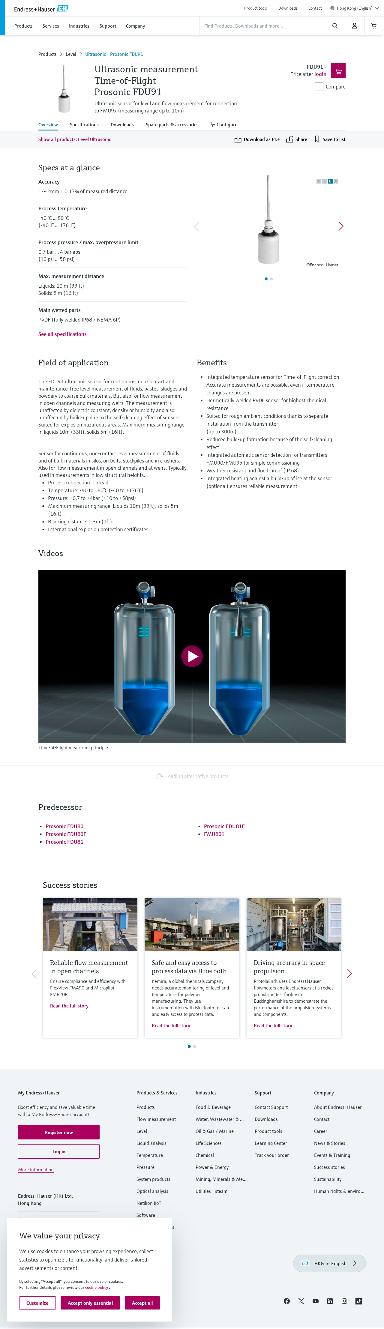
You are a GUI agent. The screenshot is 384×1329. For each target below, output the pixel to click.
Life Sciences (209, 1143)
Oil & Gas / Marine (215, 1131)
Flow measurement (156, 1119)
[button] (59, 1132)
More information (36, 1169)
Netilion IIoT (148, 1203)
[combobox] (358, 8)
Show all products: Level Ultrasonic (74, 139)
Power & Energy (212, 1167)
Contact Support (271, 1107)
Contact (315, 8)
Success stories (329, 1167)
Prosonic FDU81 (64, 841)
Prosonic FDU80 (64, 826)
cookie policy (96, 1287)
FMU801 (214, 834)
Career (320, 1131)
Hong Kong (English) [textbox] (355, 8)
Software (145, 1215)
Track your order (272, 1155)
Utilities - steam (211, 1191)
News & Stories (329, 1143)
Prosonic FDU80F (66, 834)
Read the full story (69, 1006)
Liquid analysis (151, 1143)
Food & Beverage (213, 1107)
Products (47, 54)
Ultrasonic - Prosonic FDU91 (114, 54)
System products (153, 1179)
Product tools (255, 8)
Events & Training (332, 1155)
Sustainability (327, 1179)
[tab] (51, 125)
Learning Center (271, 1143)
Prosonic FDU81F (224, 826)
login (320, 73)
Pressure (145, 1167)
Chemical (205, 1155)
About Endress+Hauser (338, 1107)
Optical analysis (152, 1191)
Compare (336, 86)
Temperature (149, 1155)
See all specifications (62, 334)
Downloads (288, 8)
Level (71, 54)
